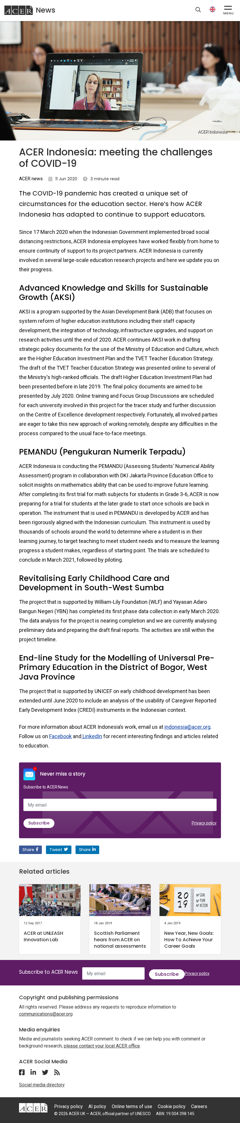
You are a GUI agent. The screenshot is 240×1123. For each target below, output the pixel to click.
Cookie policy (172, 1106)
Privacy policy (204, 823)
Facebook (60, 736)
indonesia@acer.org (187, 727)
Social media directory (42, 1085)
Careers (199, 1106)
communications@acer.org (46, 1014)
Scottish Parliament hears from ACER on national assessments (120, 939)
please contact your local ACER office (102, 1046)
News (45, 10)
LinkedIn (91, 736)
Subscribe (38, 823)
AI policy (97, 1106)
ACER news (31, 178)
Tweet (55, 850)
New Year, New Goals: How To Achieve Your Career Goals (189, 939)
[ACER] (33, 1107)
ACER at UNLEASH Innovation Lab (43, 936)
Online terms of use (132, 1106)
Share (28, 850)
